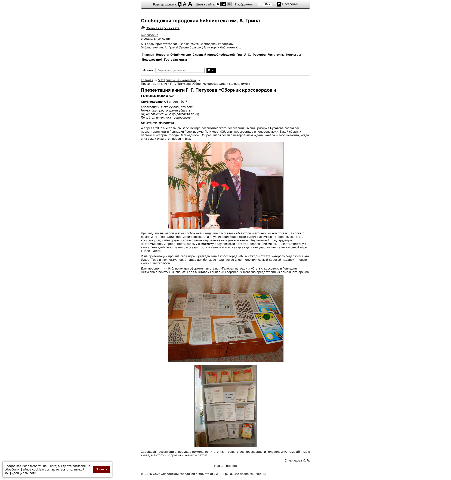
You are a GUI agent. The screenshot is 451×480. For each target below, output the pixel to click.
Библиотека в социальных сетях (156, 36)
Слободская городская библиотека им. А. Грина (200, 21)
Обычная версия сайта (163, 28)
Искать (148, 70)
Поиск (211, 70)
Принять (101, 469)
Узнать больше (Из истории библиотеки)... (210, 47)
